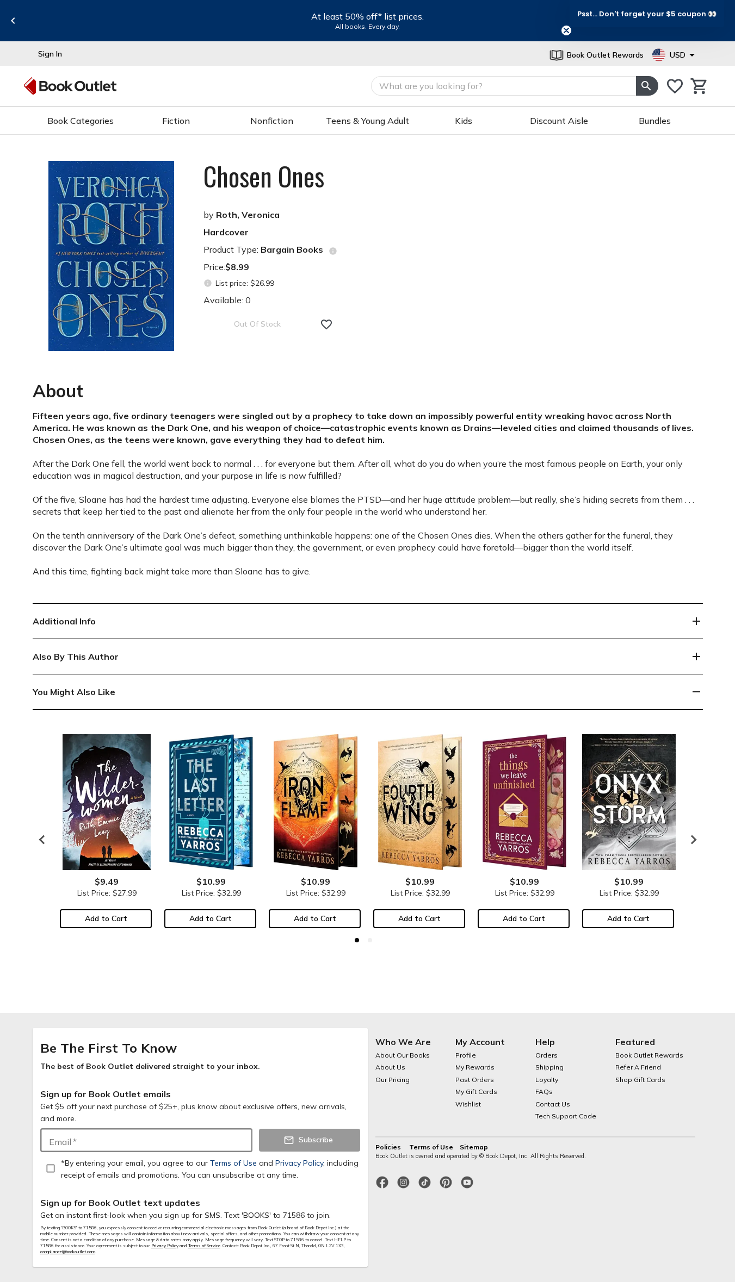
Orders (546, 1055)
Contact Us (552, 1104)
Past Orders (474, 1079)
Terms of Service (204, 1245)
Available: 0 (227, 300)
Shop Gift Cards (640, 1079)
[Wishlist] (675, 86)
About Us (390, 1067)
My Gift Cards (476, 1091)
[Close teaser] (566, 30)
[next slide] (691, 839)
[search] (647, 86)
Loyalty (546, 1079)
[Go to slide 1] (357, 940)
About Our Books (402, 1055)
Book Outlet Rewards (649, 1055)
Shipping (549, 1067)
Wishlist (468, 1104)
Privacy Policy (164, 1245)
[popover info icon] (333, 251)
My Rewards (475, 1067)
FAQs (544, 1091)
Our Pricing (392, 1079)
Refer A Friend (638, 1067)
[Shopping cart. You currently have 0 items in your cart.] (699, 86)
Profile (465, 1055)
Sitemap (474, 1147)
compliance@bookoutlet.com (67, 1251)
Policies (389, 1147)
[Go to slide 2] (370, 940)
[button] (647, 13)
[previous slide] (13, 21)
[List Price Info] (208, 283)
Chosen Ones (263, 176)
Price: (226, 266)
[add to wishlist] (326, 324)
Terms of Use (431, 1147)
